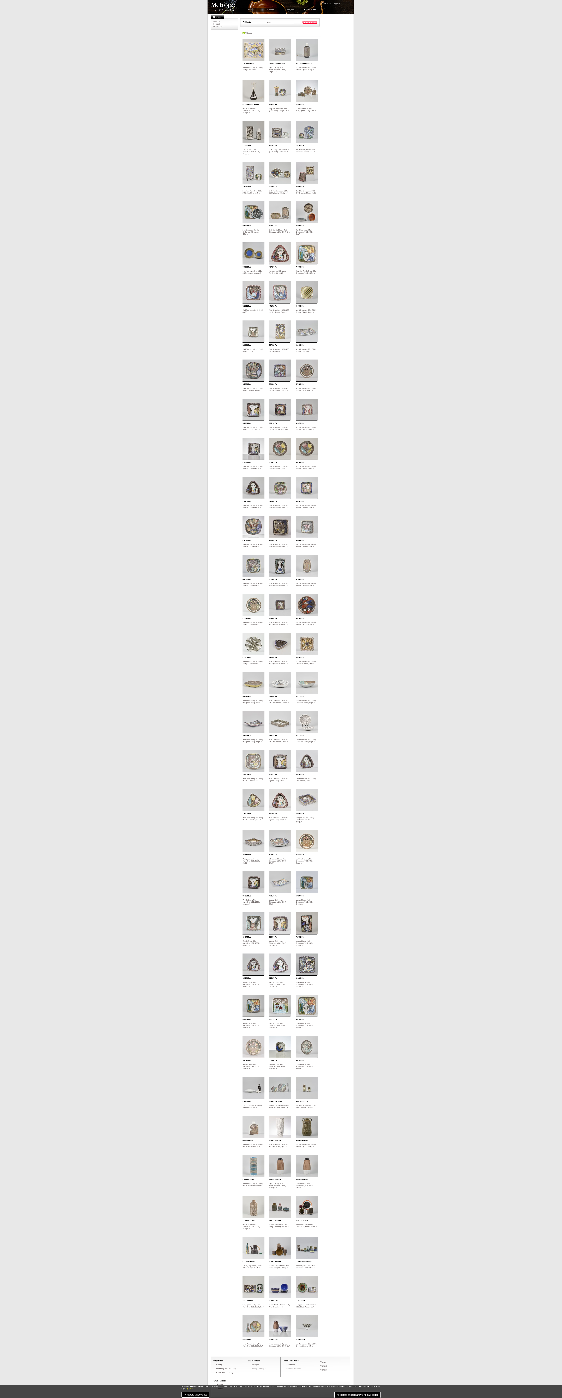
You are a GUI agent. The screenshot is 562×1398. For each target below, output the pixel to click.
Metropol (224, 7)
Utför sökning (310, 22)
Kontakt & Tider (310, 10)
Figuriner (302, 1101)
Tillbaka (248, 33)
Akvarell (248, 63)
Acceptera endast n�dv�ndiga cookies (357, 1395)
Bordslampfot (304, 63)
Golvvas (275, 1140)
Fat (273, 104)
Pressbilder (290, 1365)
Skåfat (248, 1301)
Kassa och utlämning (224, 1373)
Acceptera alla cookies (195, 1394)
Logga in (336, 4)
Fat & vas (275, 1101)
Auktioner (250, 10)
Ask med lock (277, 63)
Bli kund (327, 4)
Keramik (275, 1220)
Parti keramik (303, 1262)
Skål (273, 1301)
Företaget (255, 1365)
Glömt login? (218, 26)
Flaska (248, 1140)
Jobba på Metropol (258, 1369)
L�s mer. (189, 1389)
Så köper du (270, 10)
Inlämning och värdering (226, 1369)
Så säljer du (290, 10)
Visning (219, 1365)
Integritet (219, 1385)
